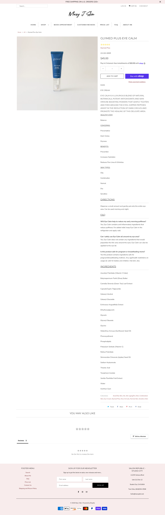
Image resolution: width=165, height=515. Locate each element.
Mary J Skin (78, 503)
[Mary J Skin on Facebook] (78, 491)
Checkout (143, 6)
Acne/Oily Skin (117, 396)
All (25, 32)
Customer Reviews (86, 25)
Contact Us (27, 485)
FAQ (116, 25)
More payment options (137, 82)
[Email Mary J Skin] (86, 491)
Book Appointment (63, 25)
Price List (104, 25)
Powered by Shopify (89, 503)
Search (28, 473)
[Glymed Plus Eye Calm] (57, 73)
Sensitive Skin (143, 399)
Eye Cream (107, 399)
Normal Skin (134, 399)
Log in (123, 6)
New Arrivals (125, 399)
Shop (44, 25)
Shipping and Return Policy (28, 488)
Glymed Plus (105, 48)
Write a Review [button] (140, 436)
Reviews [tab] (21, 440)
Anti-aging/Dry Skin (132, 396)
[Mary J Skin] (82, 15)
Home (33, 25)
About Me (127, 25)
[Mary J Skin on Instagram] (82, 491)
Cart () (133, 6)
